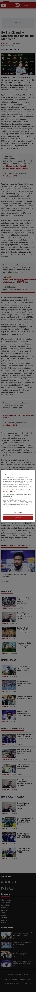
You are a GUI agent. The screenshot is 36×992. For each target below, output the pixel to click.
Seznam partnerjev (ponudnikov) (11, 506)
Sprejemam (18, 517)
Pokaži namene (18, 512)
